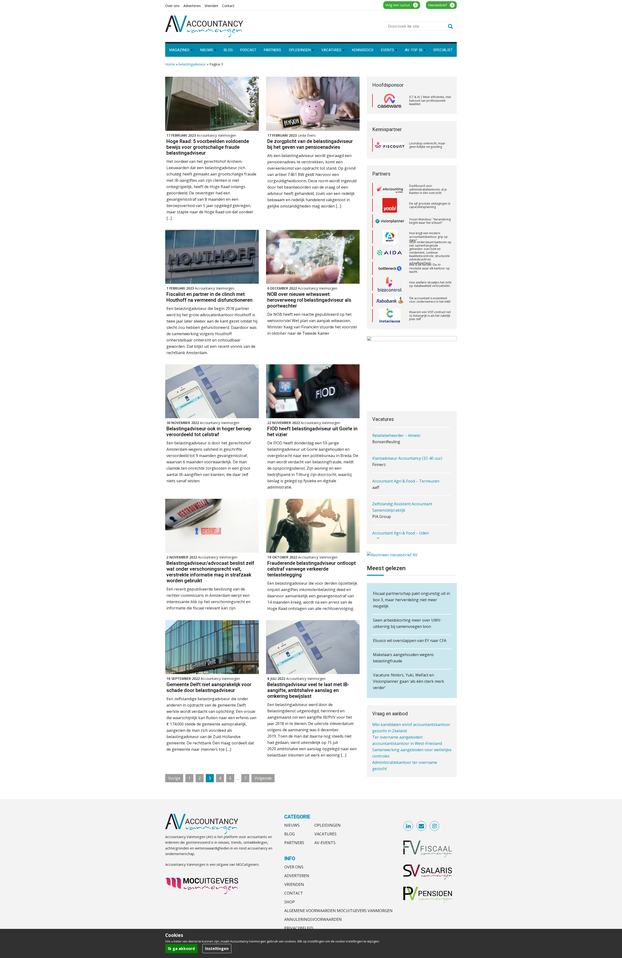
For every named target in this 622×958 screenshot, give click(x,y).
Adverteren (296, 875)
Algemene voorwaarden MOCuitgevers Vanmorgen (338, 910)
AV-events (325, 842)
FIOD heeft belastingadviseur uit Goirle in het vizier (312, 431)
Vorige (174, 778)
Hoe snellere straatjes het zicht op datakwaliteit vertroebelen (430, 252)
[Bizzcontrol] (390, 252)
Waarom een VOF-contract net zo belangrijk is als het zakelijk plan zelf (430, 284)
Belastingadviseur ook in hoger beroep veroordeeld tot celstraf (208, 431)
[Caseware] (389, 100)
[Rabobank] (390, 268)
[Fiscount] (389, 145)
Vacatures (325, 834)
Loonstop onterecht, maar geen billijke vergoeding (427, 145)
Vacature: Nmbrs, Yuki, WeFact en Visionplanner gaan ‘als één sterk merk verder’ (408, 681)
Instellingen (217, 948)
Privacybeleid (298, 928)
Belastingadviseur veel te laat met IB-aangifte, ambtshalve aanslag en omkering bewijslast (308, 690)
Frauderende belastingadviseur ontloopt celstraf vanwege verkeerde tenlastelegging (311, 569)
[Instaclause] (390, 284)
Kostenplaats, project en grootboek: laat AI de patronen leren (426, 315)
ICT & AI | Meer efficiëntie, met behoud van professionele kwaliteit (430, 100)
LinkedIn (408, 826)
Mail (421, 826)
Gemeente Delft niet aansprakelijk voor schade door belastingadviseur (208, 687)
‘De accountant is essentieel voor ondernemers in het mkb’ (430, 268)
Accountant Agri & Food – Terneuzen (405, 458)
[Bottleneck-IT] (389, 237)
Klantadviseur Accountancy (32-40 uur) (407, 435)
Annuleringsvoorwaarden (313, 919)
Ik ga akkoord (181, 948)
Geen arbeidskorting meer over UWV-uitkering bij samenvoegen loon (407, 623)
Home (170, 64)
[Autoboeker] (389, 315)
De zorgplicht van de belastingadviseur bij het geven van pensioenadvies (310, 144)
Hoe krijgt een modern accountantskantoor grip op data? (428, 205)
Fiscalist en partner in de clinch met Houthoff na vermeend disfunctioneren (209, 297)
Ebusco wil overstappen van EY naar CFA (409, 640)
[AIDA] (389, 221)
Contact (293, 893)
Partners (294, 842)
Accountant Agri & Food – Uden (400, 510)
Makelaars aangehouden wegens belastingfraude (403, 658)
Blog (289, 834)
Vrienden (294, 884)
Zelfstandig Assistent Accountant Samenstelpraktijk (402, 484)
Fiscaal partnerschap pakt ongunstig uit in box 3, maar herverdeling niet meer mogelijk (411, 600)
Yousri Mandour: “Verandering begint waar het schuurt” (430, 189)
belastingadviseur (192, 64)
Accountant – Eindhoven (394, 533)
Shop (289, 902)
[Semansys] (389, 300)
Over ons (293, 867)
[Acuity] (389, 205)
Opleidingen (327, 825)
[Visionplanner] (389, 189)
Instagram (435, 826)
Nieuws (292, 825)
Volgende (263, 778)
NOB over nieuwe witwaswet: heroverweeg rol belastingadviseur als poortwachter (309, 300)
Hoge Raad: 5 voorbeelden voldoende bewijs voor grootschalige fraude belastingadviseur (207, 147)
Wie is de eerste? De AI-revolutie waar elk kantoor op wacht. (429, 236)
